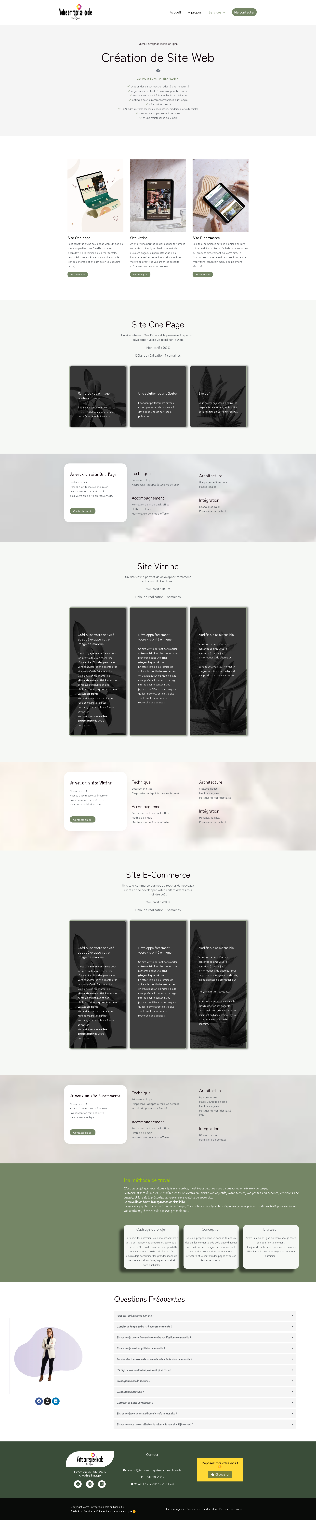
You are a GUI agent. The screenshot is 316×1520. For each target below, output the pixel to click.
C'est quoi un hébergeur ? (130, 1392)
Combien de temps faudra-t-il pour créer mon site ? (144, 1326)
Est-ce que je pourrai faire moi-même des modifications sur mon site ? (154, 1337)
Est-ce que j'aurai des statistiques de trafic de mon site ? (147, 1413)
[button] (223, 12)
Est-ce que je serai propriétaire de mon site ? (141, 1348)
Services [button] (215, 12)
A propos (195, 12)
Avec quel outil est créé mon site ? (135, 1316)
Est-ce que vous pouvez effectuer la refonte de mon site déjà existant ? (155, 1424)
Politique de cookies (230, 1509)
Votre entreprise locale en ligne (114, 1511)
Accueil (175, 12)
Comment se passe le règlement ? (135, 1403)
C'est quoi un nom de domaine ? (133, 1381)
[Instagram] (47, 1401)
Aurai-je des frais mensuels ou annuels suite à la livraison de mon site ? (154, 1359)
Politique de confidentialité (201, 1509)
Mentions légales (174, 1509)
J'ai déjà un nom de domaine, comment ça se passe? (144, 1370)
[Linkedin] (56, 1401)
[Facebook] (39, 1401)
